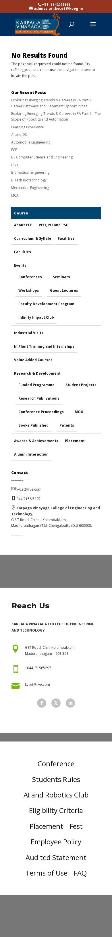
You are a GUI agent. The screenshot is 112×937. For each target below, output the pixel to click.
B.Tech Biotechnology (29, 180)
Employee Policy (56, 841)
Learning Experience (27, 127)
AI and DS (19, 134)
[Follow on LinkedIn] (70, 703)
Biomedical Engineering (30, 172)
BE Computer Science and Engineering (42, 157)
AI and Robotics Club (56, 794)
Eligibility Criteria (56, 810)
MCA (15, 195)
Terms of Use (46, 873)
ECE (14, 149)
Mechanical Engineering (30, 187)
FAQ (80, 873)
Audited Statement (56, 857)
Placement (46, 826)
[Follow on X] (56, 703)
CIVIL (15, 164)
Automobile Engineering (30, 142)
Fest (76, 826)
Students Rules (56, 779)
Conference (56, 763)
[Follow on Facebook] (41, 703)
